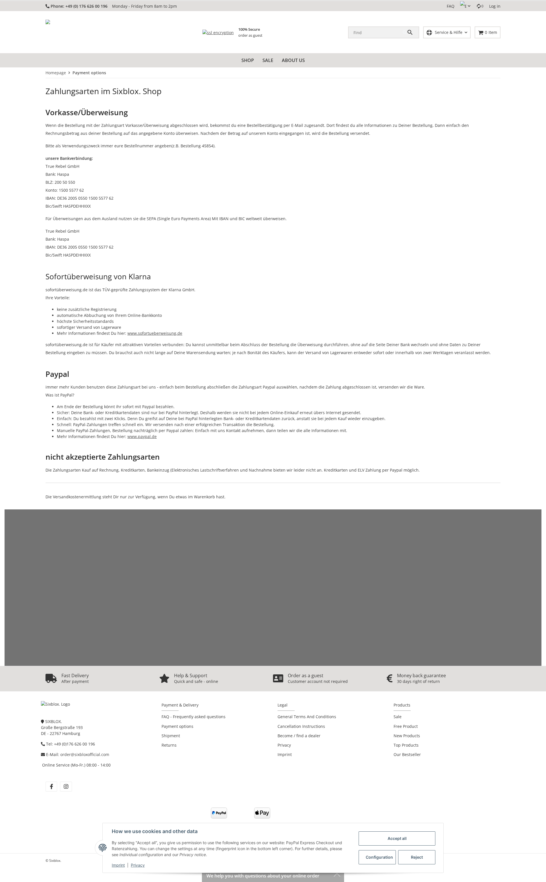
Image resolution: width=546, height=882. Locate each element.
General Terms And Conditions (307, 716)
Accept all (397, 838)
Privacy (138, 865)
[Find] (411, 32)
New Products (407, 735)
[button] (465, 6)
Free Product (406, 726)
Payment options (177, 726)
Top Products (406, 745)
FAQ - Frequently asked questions (194, 716)
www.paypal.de (142, 436)
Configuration (379, 857)
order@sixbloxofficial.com (84, 754)
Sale (398, 716)
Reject (417, 857)
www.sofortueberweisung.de (154, 333)
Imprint (118, 865)
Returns (169, 745)
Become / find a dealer (299, 735)
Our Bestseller (407, 754)
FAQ (450, 6)
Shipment (171, 735)
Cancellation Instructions (301, 726)
